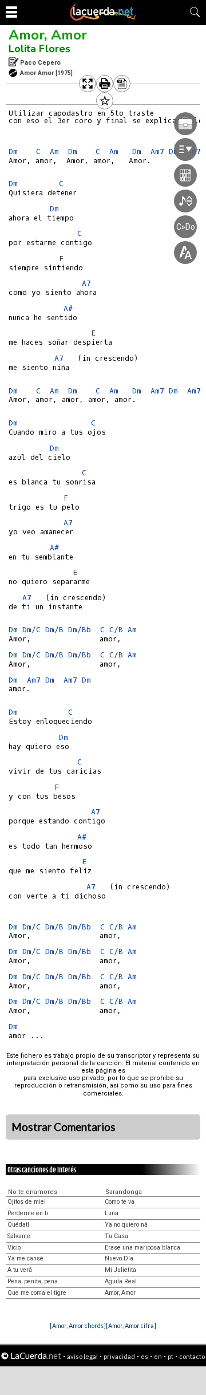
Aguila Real (121, 1281)
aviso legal (82, 1356)
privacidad (119, 1356)
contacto (192, 1356)
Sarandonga (123, 1192)
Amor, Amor (48, 35)
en (158, 1356)
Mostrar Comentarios (63, 1127)
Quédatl (18, 1224)
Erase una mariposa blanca (142, 1247)
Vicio (14, 1247)
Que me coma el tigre (36, 1293)
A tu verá (19, 1270)
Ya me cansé (25, 1258)
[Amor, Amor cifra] (131, 1325)
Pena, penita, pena (32, 1281)
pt (170, 1356)
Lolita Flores (39, 49)
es (144, 1356)
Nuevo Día (119, 1258)
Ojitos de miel (26, 1201)
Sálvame (18, 1236)
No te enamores (32, 1192)
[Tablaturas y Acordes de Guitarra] (103, 18)
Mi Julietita (120, 1270)
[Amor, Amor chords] (78, 1325)
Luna (111, 1213)
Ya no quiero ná (126, 1224)
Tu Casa (116, 1236)
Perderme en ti (27, 1213)
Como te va (119, 1201)
